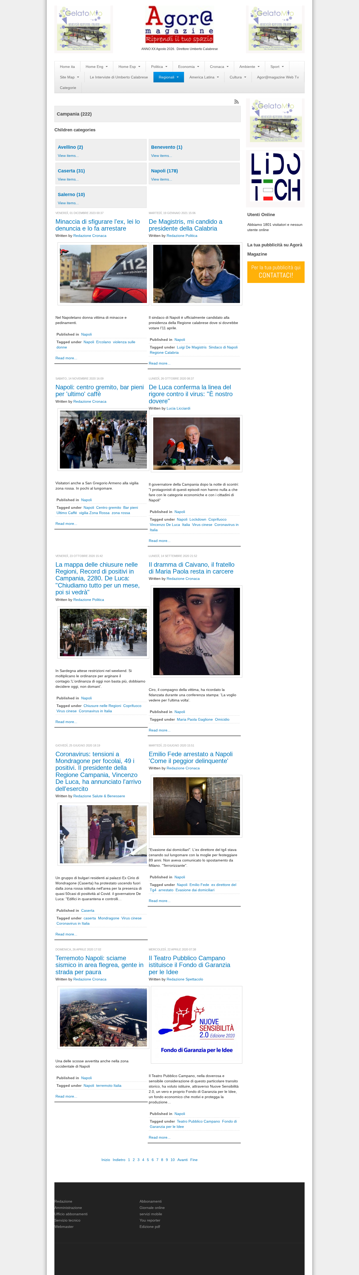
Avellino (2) (70, 147)
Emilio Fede (199, 885)
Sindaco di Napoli (223, 347)
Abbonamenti (151, 1201)
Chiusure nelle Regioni (102, 706)
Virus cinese (202, 524)
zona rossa (121, 513)
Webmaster (64, 1226)
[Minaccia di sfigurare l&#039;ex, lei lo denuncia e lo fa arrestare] (103, 273)
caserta (90, 918)
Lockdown (197, 519)
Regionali (167, 77)
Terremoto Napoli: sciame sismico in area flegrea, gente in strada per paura (99, 964)
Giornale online (152, 1208)
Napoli (86, 334)
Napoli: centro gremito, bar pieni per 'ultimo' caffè (99, 390)
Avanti (182, 1160)
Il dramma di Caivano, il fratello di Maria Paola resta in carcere (191, 568)
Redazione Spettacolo (185, 979)
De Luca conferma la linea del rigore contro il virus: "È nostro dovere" (191, 394)
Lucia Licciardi (178, 408)
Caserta (87, 910)
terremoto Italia (108, 1085)
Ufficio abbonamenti (71, 1214)
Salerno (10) (71, 194)
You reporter (150, 1220)
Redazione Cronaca (89, 235)
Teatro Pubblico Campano (198, 1121)
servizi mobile (151, 1214)
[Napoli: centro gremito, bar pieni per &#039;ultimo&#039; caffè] (103, 439)
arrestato (165, 890)
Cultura (236, 77)
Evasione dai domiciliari (195, 890)
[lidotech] (276, 176)
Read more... (66, 358)
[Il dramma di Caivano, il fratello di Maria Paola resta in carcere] (197, 631)
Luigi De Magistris (192, 347)
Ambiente (247, 66)
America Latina (202, 77)
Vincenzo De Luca (165, 524)
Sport (275, 66)
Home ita (67, 66)
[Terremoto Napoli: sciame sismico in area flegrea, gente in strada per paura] (103, 1017)
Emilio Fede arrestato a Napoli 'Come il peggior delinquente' (191, 757)
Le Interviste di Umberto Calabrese (119, 77)
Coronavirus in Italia (95, 711)
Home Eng (95, 66)
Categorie (68, 88)
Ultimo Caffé (67, 513)
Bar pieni (130, 507)
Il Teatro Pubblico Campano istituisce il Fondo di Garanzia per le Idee (189, 964)
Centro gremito (108, 507)
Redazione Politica (182, 235)
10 (173, 1160)
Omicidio (222, 719)
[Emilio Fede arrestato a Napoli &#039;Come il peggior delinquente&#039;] (197, 806)
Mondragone (108, 918)
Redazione (63, 1201)
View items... (68, 155)
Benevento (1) (166, 147)
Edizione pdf (150, 1226)
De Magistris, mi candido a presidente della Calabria (185, 225)
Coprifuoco (217, 519)
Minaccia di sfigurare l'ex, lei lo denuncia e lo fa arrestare (97, 225)
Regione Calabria (164, 352)
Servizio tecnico (67, 1220)
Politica (157, 66)
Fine (194, 1160)
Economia (187, 66)
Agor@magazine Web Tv (278, 77)
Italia (186, 524)
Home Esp (128, 66)
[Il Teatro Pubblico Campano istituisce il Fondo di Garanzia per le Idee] (197, 1024)
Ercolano (103, 342)
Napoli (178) (164, 170)
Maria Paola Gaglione (195, 719)
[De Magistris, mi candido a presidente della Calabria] (197, 273)
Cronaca (217, 66)
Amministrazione (68, 1208)
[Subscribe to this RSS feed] (236, 101)
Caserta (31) (71, 170)
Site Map (68, 77)
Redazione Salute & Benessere (99, 796)
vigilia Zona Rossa (94, 513)
